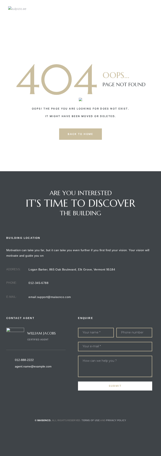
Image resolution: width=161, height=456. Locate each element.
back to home (80, 134)
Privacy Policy (116, 420)
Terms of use (91, 420)
